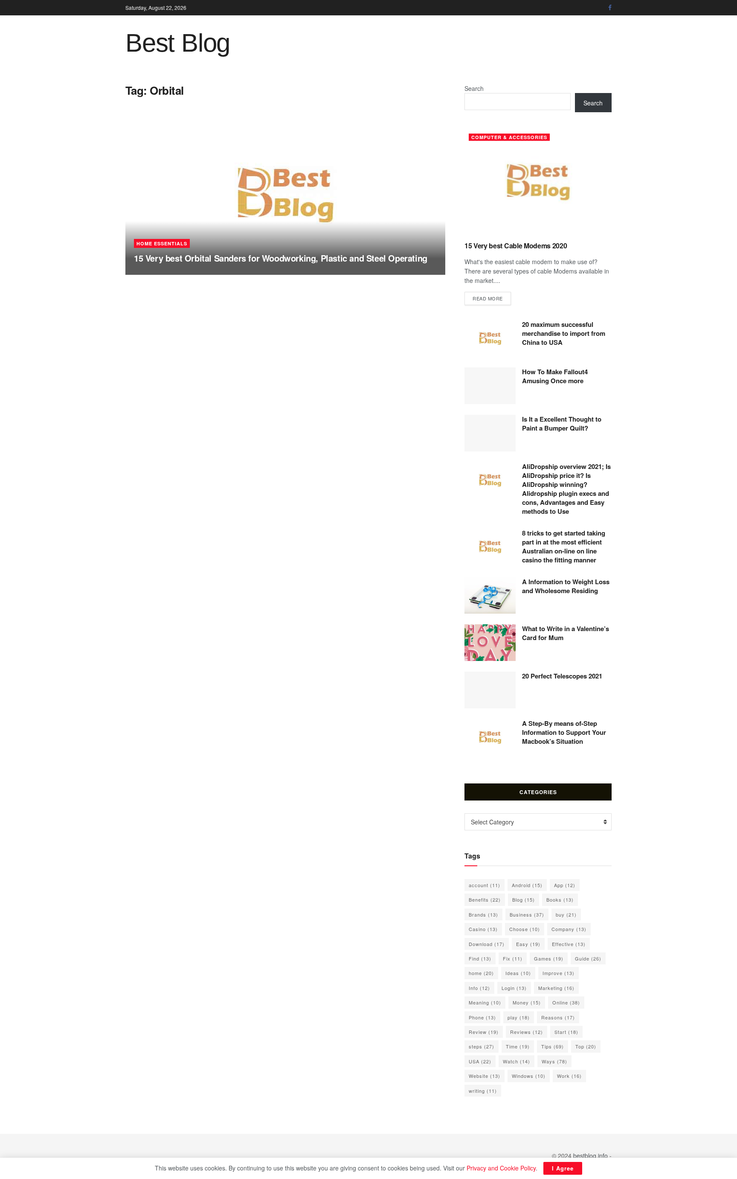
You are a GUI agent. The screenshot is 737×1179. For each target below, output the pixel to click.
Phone (482, 1017)
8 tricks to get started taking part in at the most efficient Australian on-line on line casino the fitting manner (563, 546)
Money (527, 1002)
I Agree (563, 1168)
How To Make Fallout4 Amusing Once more (555, 376)
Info (479, 987)
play (519, 1017)
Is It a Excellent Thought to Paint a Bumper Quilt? (561, 423)
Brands (483, 914)
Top (585, 1046)
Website (484, 1075)
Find (480, 958)
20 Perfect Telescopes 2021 (562, 676)
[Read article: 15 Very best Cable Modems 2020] (538, 182)
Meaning (485, 1002)
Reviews (526, 1031)
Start (566, 1031)
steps (481, 1046)
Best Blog (177, 43)
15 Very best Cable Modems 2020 (515, 245)
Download (487, 943)
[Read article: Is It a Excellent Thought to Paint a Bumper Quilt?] (490, 433)
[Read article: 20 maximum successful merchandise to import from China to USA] (490, 338)
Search (474, 88)
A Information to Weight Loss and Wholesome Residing (565, 586)
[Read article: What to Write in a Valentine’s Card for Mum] (490, 642)
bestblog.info (590, 1155)
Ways (554, 1061)
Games (548, 958)
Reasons (558, 1017)
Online (566, 1002)
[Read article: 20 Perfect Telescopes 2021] (490, 690)
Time (518, 1046)
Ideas (518, 972)
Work (569, 1075)
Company (568, 929)
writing (483, 1090)
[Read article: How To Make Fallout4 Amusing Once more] (490, 385)
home (481, 972)
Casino (483, 929)
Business (527, 914)
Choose (524, 929)
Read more (492, 298)
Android (527, 885)
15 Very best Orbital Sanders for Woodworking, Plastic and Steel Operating (280, 258)
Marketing (556, 987)
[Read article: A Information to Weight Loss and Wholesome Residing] (490, 595)
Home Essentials (161, 243)
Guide (588, 958)
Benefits (485, 899)
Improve (559, 972)
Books (560, 899)
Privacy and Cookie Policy (501, 1168)
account (484, 885)
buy (566, 914)
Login (514, 987)
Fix (512, 958)
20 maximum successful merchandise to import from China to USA (563, 333)
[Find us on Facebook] (610, 7)
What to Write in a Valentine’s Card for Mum (565, 633)
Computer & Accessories (509, 137)
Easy (528, 943)
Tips (552, 1046)
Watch (516, 1061)
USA (480, 1061)
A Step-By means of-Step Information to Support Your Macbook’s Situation (564, 732)
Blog (523, 899)
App (564, 885)
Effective (569, 943)
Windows (528, 1075)
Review (484, 1031)
